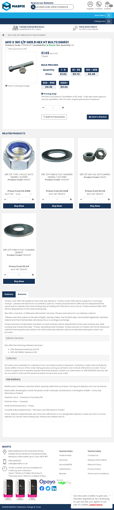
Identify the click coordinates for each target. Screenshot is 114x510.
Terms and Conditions (98, 473)
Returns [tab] (22, 294)
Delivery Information (97, 460)
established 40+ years (30, 29)
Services (63, 460)
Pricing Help (50, 94)
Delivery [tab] (9, 294)
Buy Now (19, 205)
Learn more (96, 504)
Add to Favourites (55, 116)
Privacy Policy (94, 469)
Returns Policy (94, 464)
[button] (23, 194)
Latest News (65, 469)
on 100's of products (88, 29)
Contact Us (93, 455)
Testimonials (65, 455)
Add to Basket (99, 116)
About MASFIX (65, 464)
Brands (62, 473)
